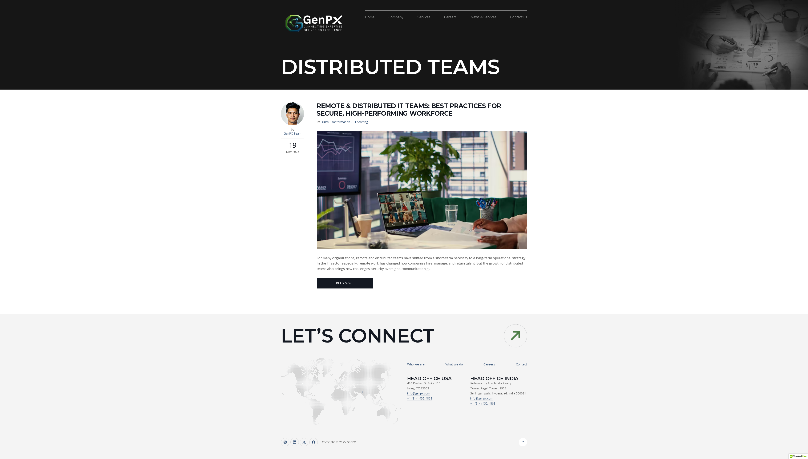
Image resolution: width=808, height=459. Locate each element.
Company (395, 17)
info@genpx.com (418, 393)
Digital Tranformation (335, 122)
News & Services (483, 17)
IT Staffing (361, 122)
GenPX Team (293, 133)
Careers (450, 17)
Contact (521, 364)
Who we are (416, 364)
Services (423, 17)
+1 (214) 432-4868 (419, 398)
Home (370, 17)
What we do (454, 364)
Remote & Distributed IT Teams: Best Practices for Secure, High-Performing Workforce (409, 109)
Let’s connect (357, 335)
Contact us (518, 17)
